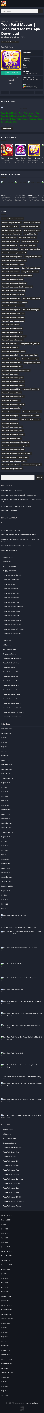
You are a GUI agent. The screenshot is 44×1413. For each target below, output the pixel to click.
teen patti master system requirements (16, 453)
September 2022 (7, 886)
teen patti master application (13, 264)
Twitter (14, 92)
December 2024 (6, 765)
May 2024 (4, 796)
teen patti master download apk (14, 283)
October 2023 (6, 828)
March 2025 (5, 756)
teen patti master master (11, 363)
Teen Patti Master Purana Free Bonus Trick (16, 506)
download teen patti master (12, 219)
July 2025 (4, 738)
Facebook (5, 92)
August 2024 (5, 783)
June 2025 (4, 742)
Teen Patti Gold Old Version (12, 575)
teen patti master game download (14, 302)
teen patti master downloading (13, 291)
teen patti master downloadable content (17, 287)
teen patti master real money (12, 434)
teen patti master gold (31, 310)
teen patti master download (12, 279)
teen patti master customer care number (17, 275)
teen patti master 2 (9, 238)
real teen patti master (32, 230)
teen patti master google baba (13, 317)
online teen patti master (29, 226)
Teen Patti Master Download (13, 607)
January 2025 (5, 760)
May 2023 (4, 850)
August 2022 (5, 890)
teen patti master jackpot (30, 344)
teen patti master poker (30, 416)
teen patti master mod (32, 363)
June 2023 (4, 846)
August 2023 (5, 837)
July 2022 (4, 895)
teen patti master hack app (12, 332)
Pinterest (22, 92)
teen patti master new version (13, 385)
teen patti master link (10, 355)
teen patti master (30, 234)
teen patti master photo (31, 412)
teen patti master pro (10, 419)
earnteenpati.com (9, 566)
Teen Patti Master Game (11, 611)
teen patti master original (11, 408)
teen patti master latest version (13, 351)
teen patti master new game (12, 378)
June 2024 (4, 792)
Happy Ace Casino (9, 571)
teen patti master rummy (11, 438)
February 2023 (6, 863)
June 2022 (4, 899)
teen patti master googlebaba (13, 321)
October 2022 (6, 881)
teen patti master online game (13, 404)
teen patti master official (11, 389)
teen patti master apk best (30, 249)
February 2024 (6, 810)
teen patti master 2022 (10, 241)
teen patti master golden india (13, 313)
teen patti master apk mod (12, 257)
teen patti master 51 (9, 245)
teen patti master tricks (10, 465)
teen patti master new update (13, 381)
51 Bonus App (8, 557)
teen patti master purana (30, 419)
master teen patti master (11, 223)
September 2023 (7, 832)
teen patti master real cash (12, 427)
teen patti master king (10, 347)
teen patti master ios (9, 344)
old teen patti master (10, 226)
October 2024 (6, 774)
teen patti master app (33, 257)
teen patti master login (10, 359)
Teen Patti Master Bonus (31, 268)
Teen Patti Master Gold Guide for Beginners (22, 978)
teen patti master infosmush (12, 340)
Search (39, 477)
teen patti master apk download (14, 253)
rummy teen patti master (11, 234)
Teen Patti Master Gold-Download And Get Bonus (18, 495)
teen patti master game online (13, 306)
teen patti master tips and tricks (13, 461)
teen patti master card (10, 272)
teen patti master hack (10, 325)
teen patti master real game (12, 431)
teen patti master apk (10, 249)
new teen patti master (32, 223)
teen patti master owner (11, 412)
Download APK (12, 73)
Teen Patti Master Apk (11, 598)
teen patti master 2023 (30, 241)
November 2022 (6, 877)
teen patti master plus (10, 416)
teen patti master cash (30, 272)
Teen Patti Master (9, 584)
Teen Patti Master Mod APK (12, 620)
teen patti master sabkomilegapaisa (15, 446)
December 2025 (6, 729)
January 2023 (5, 868)
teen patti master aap (28, 245)
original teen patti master (11, 230)
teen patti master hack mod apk (13, 336)
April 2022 (4, 908)
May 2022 (4, 904)
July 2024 (4, 787)
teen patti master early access (13, 294)
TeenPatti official (29, 54)
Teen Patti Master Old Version (11, 490)
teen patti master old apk (11, 393)
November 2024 (6, 769)
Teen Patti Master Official (12, 624)
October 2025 (6, 733)
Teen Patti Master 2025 (11, 593)
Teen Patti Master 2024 (11, 589)
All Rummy (7, 562)
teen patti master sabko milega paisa (15, 442)
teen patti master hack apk (12, 328)
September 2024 (7, 778)
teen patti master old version (12, 397)
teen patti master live (29, 355)
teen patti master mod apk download (15, 370)
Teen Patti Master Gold (11, 615)
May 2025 (4, 747)
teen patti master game (31, 298)
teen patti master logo (30, 359)
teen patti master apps (10, 268)
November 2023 (6, 823)
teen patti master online (11, 400)
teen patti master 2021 (27, 238)
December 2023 (6, 819)
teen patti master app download (14, 260)
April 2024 (4, 801)
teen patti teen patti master (12, 468)
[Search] (40, 11)
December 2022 (6, 872)
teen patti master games (11, 310)
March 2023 (5, 859)
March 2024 (5, 805)
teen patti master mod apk (12, 366)
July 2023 (4, 841)
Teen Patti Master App (15, 21)
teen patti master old (31, 389)
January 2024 (5, 814)
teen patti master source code (13, 450)
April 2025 (4, 751)
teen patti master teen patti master (15, 457)
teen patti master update (32, 465)
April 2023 (4, 855)
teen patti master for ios (11, 298)
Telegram (30, 92)
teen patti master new (10, 374)
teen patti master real (10, 423)
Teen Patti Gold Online (9, 511)
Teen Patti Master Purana (12, 633)
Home (3, 21)
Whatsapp (39, 92)
